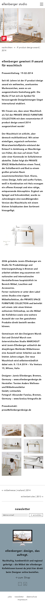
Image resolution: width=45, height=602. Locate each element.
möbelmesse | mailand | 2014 (17, 490)
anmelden (37, 515)
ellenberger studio (14, 5)
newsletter (19, 597)
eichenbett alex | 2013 (31, 496)
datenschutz (32, 597)
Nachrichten (7, 47)
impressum (22, 599)
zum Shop (24, 577)
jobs (10, 597)
